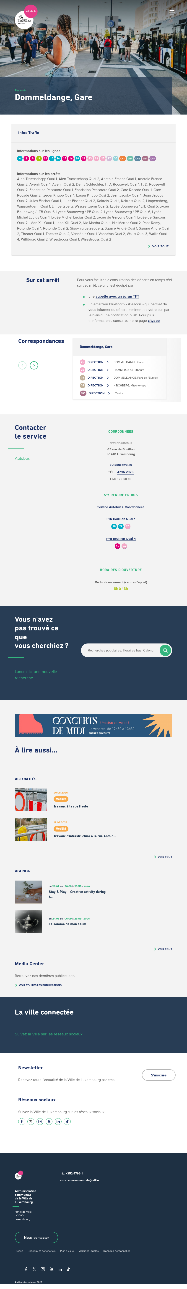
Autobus (22, 458)
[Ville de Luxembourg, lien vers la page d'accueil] (26, 28)
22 (120, 526)
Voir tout (160, 246)
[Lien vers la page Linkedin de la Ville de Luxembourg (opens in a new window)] (58, 1121)
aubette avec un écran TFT (117, 296)
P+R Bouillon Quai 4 (121, 538)
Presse (19, 1250)
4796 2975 (125, 472)
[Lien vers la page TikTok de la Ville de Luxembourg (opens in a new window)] (67, 1121)
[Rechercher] (165, 650)
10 (114, 526)
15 (117, 546)
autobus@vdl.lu (121, 464)
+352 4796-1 (74, 1173)
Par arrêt (20, 90)
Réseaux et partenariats (42, 1250)
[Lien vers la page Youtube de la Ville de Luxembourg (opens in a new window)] (49, 1121)
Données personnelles (116, 1250)
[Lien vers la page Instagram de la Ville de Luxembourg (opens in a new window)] (39, 1121)
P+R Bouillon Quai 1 (120, 519)
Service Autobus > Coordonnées (120, 507)
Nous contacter (36, 1237)
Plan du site (67, 1250)
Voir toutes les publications (40, 985)
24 (127, 526)
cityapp (154, 320)
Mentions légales (88, 1250)
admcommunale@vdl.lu (83, 1180)
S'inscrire (158, 1075)
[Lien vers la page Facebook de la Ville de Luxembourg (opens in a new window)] (21, 1121)
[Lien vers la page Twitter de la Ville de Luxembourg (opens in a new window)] (30, 1121)
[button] (22, 365)
